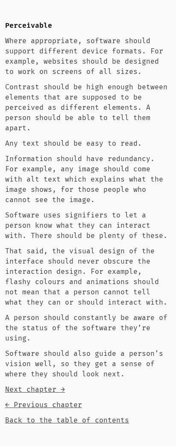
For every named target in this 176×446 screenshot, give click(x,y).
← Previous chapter (43, 405)
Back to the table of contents (67, 420)
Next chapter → (35, 389)
